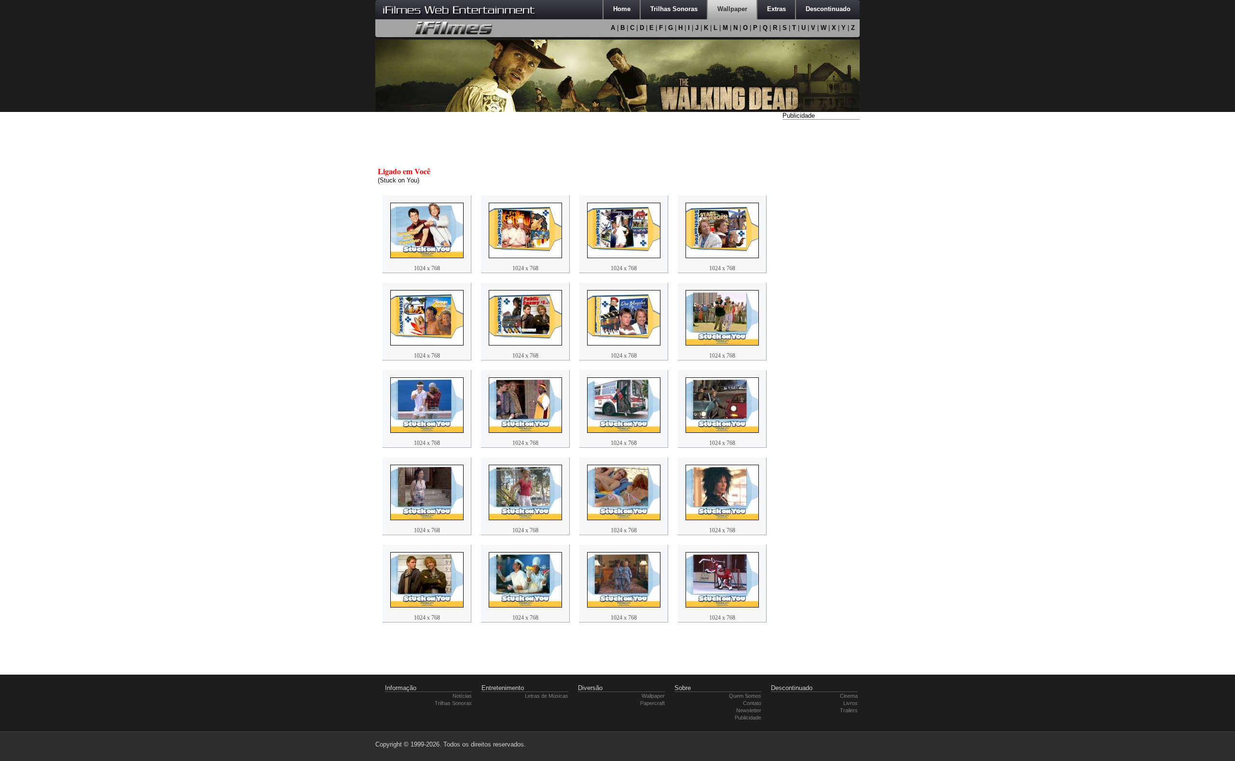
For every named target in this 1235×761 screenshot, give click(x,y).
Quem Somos (745, 696)
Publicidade (748, 717)
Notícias (462, 696)
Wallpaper (653, 696)
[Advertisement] (821, 267)
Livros (850, 703)
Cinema (849, 696)
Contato (752, 703)
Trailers (849, 710)
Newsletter (748, 710)
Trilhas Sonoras (453, 703)
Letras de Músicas (546, 696)
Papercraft (652, 703)
